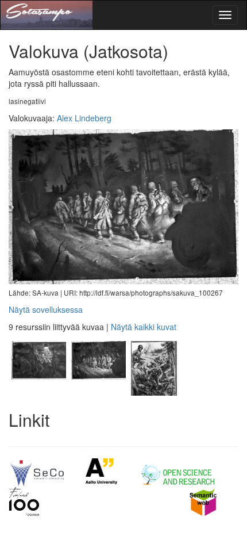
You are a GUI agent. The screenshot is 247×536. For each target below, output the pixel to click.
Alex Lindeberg (84, 118)
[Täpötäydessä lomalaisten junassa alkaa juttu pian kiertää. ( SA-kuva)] (38, 392)
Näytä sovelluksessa (46, 309)
